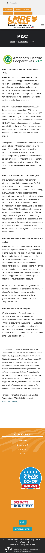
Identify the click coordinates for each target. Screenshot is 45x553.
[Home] (22, 22)
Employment (22, 445)
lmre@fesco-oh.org (10, 401)
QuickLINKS (22, 449)
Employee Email (22, 529)
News (22, 453)
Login (22, 522)
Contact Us (22, 440)
